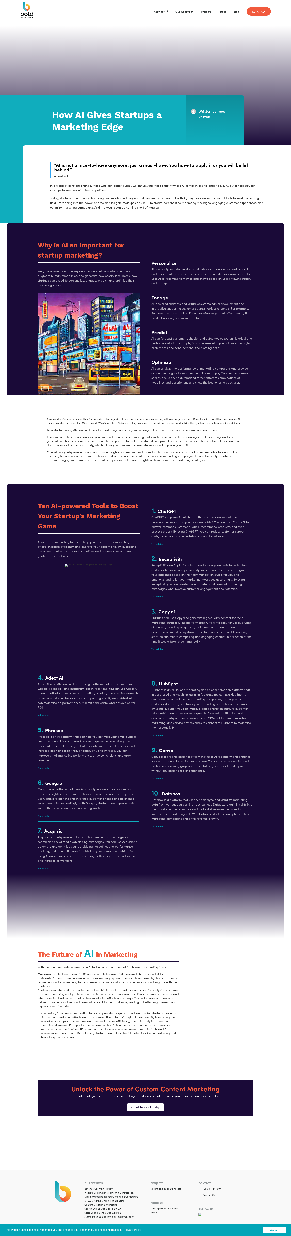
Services (159, 11)
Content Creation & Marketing (100, 1204)
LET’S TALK (258, 11)
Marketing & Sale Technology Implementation (109, 1216)
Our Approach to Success (164, 1208)
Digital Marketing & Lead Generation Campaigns (111, 1196)
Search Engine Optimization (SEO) (103, 1208)
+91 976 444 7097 (212, 1188)
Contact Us (209, 1195)
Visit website (157, 544)
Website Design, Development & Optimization (109, 1192)
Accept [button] (274, 1230)
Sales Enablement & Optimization (102, 1212)
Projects (206, 11)
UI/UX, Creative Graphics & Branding (104, 1200)
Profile (154, 1212)
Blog (236, 11)
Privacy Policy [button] (132, 1229)
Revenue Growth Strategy (98, 1188)
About (222, 11)
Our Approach (184, 11)
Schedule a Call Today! (145, 1107)
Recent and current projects (166, 1188)
